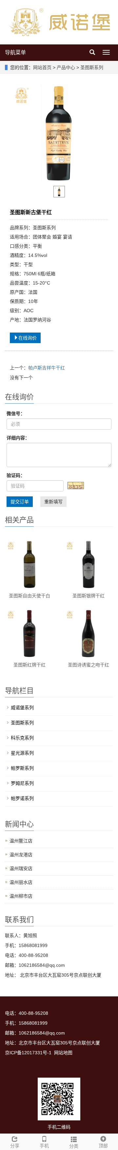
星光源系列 (22, 753)
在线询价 (27, 337)
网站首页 (42, 67)
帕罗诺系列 (22, 798)
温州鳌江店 (21, 840)
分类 (73, 1146)
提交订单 (19, 501)
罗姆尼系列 (22, 783)
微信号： (16, 413)
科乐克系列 (22, 737)
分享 (14, 1145)
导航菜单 (15, 52)
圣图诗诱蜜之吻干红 (88, 664)
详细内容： (18, 437)
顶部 (103, 1145)
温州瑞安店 (21, 868)
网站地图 (63, 1052)
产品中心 (66, 67)
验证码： (16, 475)
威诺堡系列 (22, 707)
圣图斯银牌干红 (88, 595)
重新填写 (53, 501)
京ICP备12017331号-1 (28, 1052)
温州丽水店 (21, 882)
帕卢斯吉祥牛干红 (46, 367)
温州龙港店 (21, 854)
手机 (44, 1145)
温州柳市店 (21, 896)
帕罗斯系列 (22, 768)
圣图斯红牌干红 (29, 664)
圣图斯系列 (91, 67)
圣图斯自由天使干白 (29, 595)
